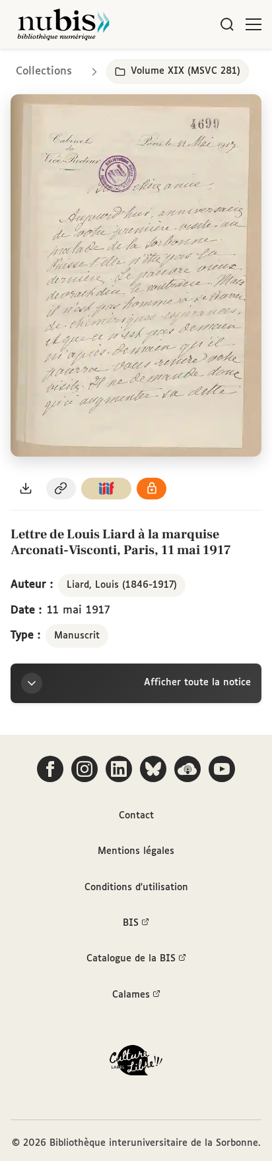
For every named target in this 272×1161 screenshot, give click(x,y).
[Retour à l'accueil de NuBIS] (63, 24)
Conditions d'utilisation (136, 887)
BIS (131, 923)
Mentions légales (136, 851)
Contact (136, 815)
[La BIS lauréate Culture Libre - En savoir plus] (136, 1063)
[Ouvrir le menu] (253, 24)
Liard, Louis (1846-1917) (122, 585)
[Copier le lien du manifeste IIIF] (106, 488)
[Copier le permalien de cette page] (61, 488)
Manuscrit (77, 635)
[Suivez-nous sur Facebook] (50, 769)
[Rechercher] (227, 24)
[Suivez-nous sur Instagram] (84, 769)
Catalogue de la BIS (131, 958)
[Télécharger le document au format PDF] (26, 488)
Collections (44, 71)
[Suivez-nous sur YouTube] (222, 769)
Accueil (206, 67)
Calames (131, 995)
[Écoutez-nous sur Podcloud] (187, 769)
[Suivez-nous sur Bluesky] (153, 769)
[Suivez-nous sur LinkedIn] (119, 769)
